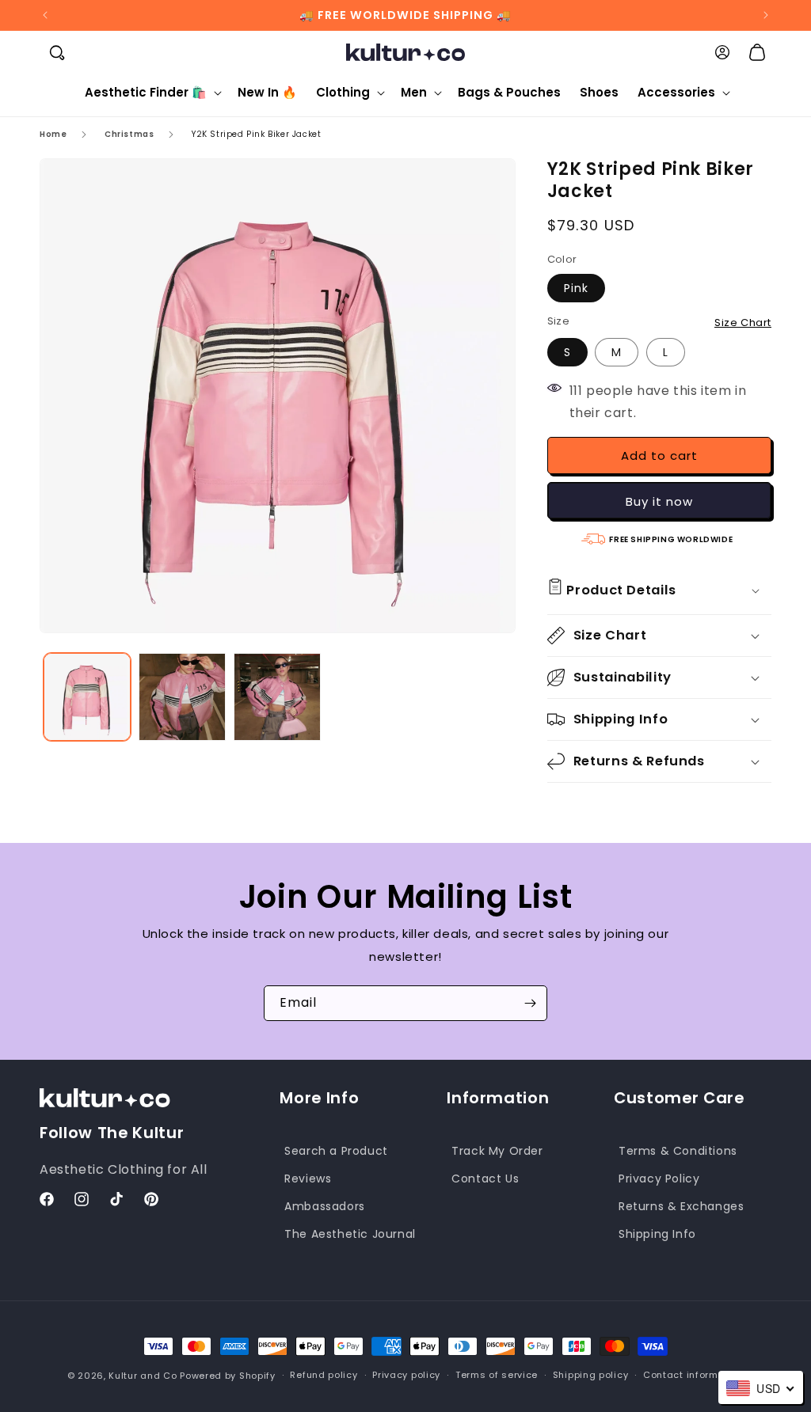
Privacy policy (406, 1374)
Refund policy (323, 1374)
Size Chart (742, 322)
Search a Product (336, 1151)
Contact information (693, 1374)
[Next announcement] (765, 15)
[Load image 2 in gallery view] (182, 696)
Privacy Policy (659, 1178)
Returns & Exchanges (681, 1206)
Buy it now (659, 501)
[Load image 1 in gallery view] (87, 696)
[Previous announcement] (45, 15)
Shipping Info (657, 1234)
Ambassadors (324, 1206)
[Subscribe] (529, 1003)
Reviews (307, 1178)
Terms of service (496, 1374)
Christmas (129, 134)
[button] (57, 52)
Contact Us (485, 1178)
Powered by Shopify (228, 1375)
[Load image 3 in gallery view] (277, 696)
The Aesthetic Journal (350, 1234)
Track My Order (497, 1151)
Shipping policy (591, 1374)
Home (53, 134)
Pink (576, 288)
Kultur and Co (143, 1375)
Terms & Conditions (678, 1151)
